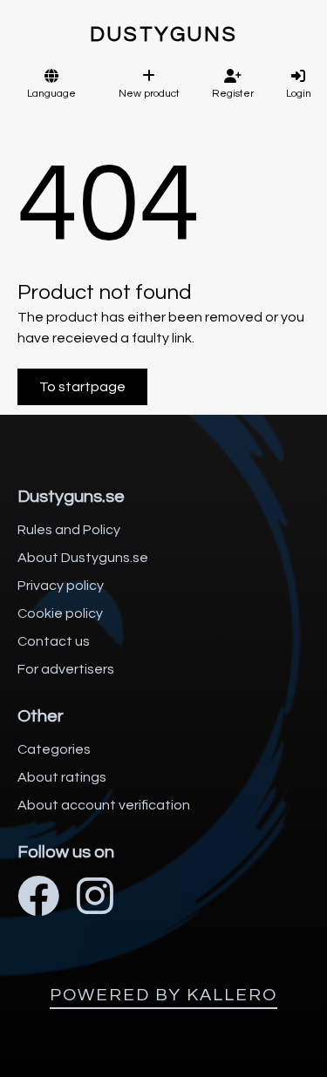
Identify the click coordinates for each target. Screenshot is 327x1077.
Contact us (53, 641)
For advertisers (65, 669)
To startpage (82, 387)
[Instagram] (95, 898)
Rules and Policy (68, 530)
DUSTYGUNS (164, 34)
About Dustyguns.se (82, 558)
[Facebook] (38, 898)
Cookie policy (60, 613)
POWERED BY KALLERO (163, 995)
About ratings (61, 777)
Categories (54, 749)
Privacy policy (60, 586)
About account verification (103, 805)
